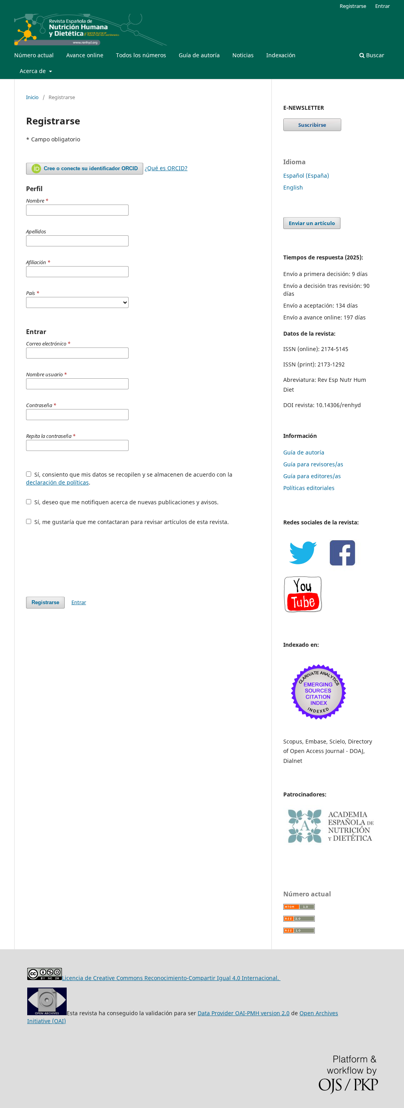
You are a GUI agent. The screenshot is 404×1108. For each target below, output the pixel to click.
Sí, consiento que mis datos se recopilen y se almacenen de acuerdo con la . (129, 478)
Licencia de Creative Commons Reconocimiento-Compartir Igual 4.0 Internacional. (171, 978)
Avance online (84, 55)
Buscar (374, 55)
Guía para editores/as (312, 476)
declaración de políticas (57, 482)
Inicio (32, 97)
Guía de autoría (199, 55)
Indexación (281, 55)
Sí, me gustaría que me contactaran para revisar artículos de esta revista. (131, 522)
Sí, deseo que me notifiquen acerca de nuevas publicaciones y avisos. (126, 502)
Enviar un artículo (312, 223)
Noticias (243, 55)
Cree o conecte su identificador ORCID (90, 168)
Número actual (34, 55)
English (293, 187)
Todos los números (141, 55)
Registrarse (353, 5)
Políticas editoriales (309, 488)
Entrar (382, 5)
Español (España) (306, 175)
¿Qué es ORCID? (166, 168)
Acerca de (33, 71)
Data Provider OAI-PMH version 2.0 (244, 1013)
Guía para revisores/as (313, 464)
